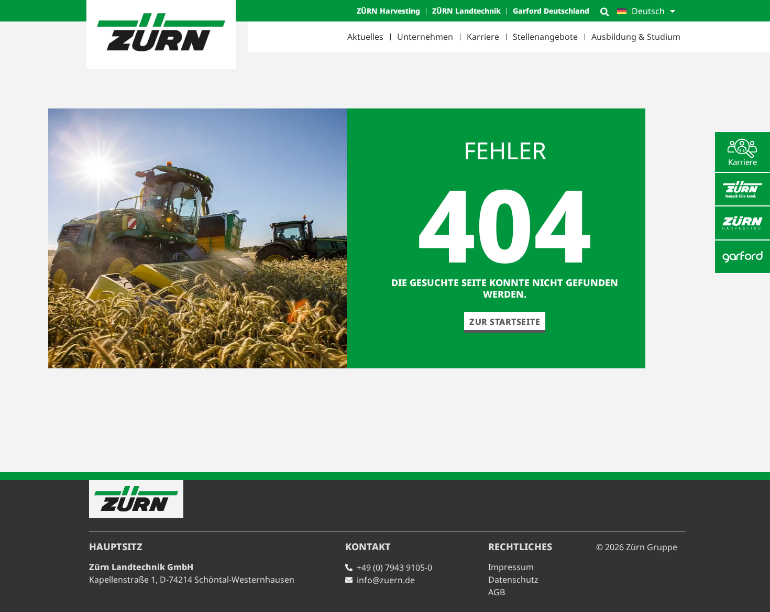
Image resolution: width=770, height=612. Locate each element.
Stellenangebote (545, 36)
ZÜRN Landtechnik (466, 11)
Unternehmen (425, 36)
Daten (513, 579)
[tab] (742, 152)
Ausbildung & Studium (635, 36)
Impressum (511, 567)
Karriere (483, 36)
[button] (604, 12)
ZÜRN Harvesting (388, 11)
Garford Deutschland (551, 11)
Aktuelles (365, 36)
